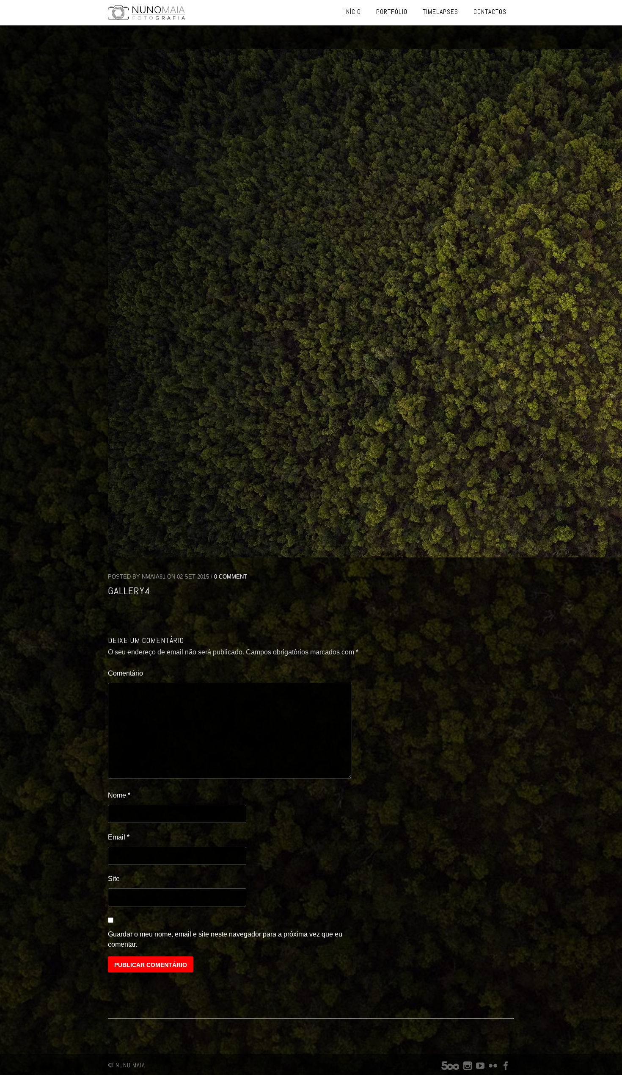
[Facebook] (505, 1067)
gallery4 (129, 590)
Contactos (489, 11)
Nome (119, 795)
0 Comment (230, 577)
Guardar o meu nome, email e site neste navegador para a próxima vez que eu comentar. (225, 939)
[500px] (450, 1067)
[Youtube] (480, 1067)
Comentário (125, 673)
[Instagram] (467, 1067)
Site (114, 878)
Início (352, 11)
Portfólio (391, 11)
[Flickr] (493, 1067)
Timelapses (440, 11)
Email (118, 837)
